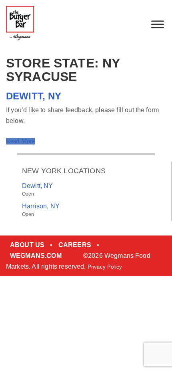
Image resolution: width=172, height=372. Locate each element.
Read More (20, 141)
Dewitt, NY (34, 96)
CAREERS (74, 244)
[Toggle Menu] (157, 24)
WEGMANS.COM (36, 255)
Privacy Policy (105, 267)
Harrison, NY (41, 206)
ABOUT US (27, 244)
